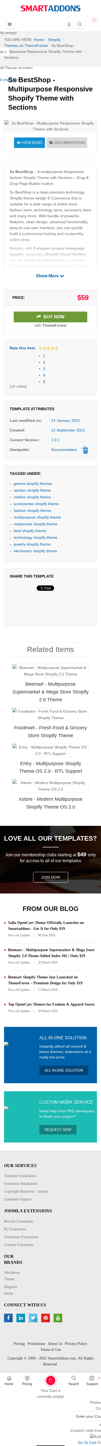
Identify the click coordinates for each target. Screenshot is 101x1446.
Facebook (9, 1318)
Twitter (34, 1318)
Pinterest (46, 1318)
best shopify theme (30, 531)
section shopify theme (32, 490)
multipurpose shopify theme (37, 517)
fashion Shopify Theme (29, 177)
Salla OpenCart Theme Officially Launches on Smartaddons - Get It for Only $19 (46, 926)
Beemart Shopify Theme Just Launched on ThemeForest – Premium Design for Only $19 (45, 980)
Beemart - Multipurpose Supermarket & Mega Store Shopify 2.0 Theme (50, 691)
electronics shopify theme (35, 551)
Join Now (50, 877)
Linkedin (21, 1318)
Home (9, 1384)
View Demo (32, 143)
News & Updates (19, 935)
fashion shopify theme (32, 510)
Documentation (69, 143)
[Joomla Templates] (51, 8)
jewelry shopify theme (32, 544)
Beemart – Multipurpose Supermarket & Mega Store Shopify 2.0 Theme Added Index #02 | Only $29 (51, 953)
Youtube (59, 1318)
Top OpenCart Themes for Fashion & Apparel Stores (51, 1004)
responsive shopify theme (35, 524)
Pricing (27, 1384)
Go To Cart (41, 1378)
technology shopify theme (35, 537)
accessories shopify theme (36, 504)
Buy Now (53, 317)
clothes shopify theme (32, 497)
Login (69, 24)
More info (72, 676)
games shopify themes (33, 483)
